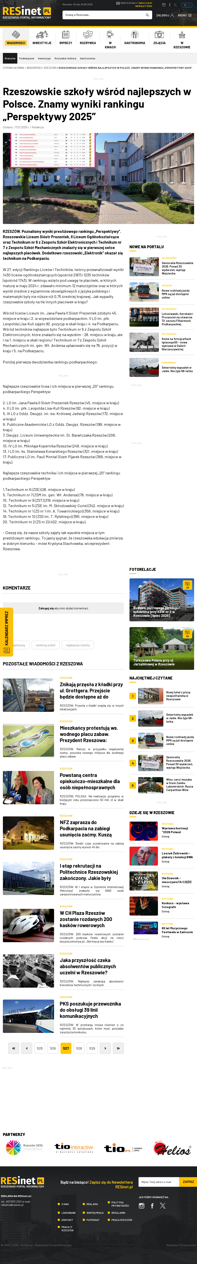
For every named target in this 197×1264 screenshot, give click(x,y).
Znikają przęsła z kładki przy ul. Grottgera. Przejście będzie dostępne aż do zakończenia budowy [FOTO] (91, 693)
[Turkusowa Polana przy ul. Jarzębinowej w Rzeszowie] (161, 648)
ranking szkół (45, 645)
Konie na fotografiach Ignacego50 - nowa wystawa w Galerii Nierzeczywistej (176, 344)
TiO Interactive (187, 1245)
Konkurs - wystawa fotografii (175, 905)
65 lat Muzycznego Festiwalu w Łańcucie (177, 930)
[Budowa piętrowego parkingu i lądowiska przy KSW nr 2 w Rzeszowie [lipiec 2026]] (161, 599)
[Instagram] (144, 1207)
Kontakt (67, 1219)
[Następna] (105, 1048)
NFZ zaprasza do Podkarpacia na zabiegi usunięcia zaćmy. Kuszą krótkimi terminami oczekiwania (86, 834)
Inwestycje (44, 58)
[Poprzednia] (26, 1048)
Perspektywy (15, 645)
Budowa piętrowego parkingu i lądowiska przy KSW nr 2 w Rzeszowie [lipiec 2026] (156, 612)
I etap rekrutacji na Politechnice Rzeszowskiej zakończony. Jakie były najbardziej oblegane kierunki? (89, 878)
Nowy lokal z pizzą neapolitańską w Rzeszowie (178, 695)
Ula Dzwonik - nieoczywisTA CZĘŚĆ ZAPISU (177, 881)
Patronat (93, 1219)
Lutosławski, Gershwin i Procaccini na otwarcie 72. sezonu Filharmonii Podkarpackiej (177, 319)
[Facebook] (154, 1207)
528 (79, 1048)
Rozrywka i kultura (65, 58)
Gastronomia (87, 58)
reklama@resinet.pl (12, 1204)
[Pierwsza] (13, 1048)
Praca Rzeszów (122, 1219)
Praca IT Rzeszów (67, 1228)
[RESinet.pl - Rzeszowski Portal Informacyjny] (27, 18)
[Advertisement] (161, 411)
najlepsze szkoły (78, 645)
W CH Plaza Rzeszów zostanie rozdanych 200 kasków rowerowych (86, 919)
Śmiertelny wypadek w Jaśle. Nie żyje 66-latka (177, 369)
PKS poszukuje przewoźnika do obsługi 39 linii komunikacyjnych (90, 1010)
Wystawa (167, 823)
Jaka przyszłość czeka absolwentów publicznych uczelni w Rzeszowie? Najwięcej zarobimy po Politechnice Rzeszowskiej (89, 972)
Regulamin (118, 1212)
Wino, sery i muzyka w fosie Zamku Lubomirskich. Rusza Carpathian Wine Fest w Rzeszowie (179, 786)
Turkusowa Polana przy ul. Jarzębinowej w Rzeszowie (154, 662)
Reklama (92, 1204)
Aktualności (169, 258)
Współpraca (95, 1212)
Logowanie (69, 1212)
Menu (182, 15)
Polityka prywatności (120, 1204)
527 (66, 1048)
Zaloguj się (46, 608)
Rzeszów (10, 58)
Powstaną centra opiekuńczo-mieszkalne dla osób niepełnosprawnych (90, 781)
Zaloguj (162, 15)
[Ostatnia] (118, 1048)
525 (40, 1048)
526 (53, 1048)
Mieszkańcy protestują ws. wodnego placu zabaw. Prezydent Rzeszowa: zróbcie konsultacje (89, 737)
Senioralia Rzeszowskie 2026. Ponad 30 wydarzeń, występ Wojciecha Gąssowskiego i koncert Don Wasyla (179, 765)
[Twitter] (165, 1207)
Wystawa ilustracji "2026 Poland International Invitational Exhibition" (178, 833)
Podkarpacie (26, 58)
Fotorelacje (142, 569)
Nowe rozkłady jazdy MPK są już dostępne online (175, 294)
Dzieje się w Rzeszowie (151, 812)
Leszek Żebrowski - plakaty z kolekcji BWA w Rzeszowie (177, 857)
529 (92, 1048)
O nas (65, 1204)
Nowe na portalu (146, 246)
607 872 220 (13, 1201)
